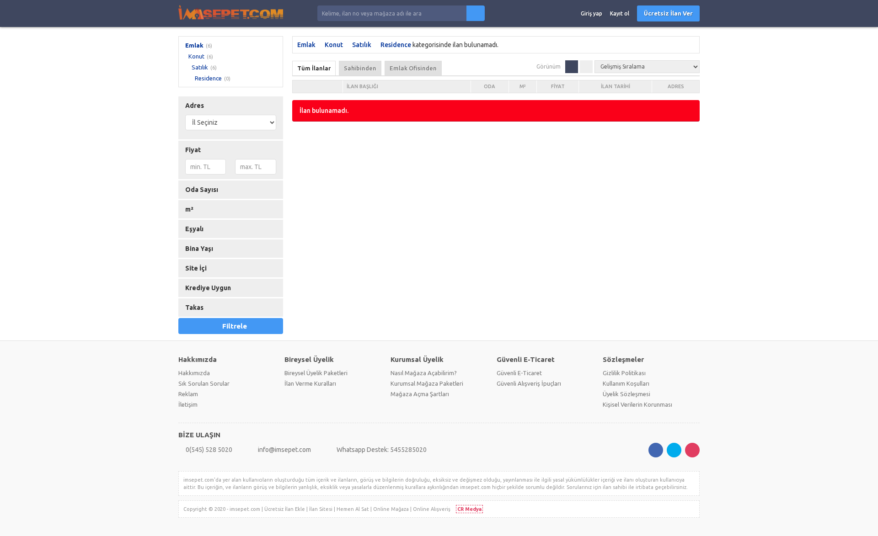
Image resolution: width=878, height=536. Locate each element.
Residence (208, 78)
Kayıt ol (619, 13)
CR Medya (469, 509)
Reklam (188, 394)
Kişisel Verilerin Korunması (637, 404)
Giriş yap (591, 13)
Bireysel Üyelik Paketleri (316, 373)
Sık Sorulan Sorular (204, 383)
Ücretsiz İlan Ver (668, 13)
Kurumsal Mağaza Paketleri (427, 383)
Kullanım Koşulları (626, 383)
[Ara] (475, 13)
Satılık (200, 67)
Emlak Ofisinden (413, 68)
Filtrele (234, 326)
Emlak (194, 45)
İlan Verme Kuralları (310, 383)
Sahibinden (360, 68)
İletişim (188, 404)
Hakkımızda (194, 373)
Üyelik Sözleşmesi (626, 394)
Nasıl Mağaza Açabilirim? (424, 373)
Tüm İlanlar (314, 68)
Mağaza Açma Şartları (420, 394)
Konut (196, 56)
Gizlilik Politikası (624, 373)
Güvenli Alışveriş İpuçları (529, 383)
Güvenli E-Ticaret (519, 373)
